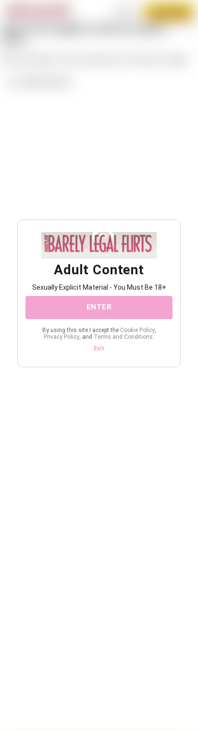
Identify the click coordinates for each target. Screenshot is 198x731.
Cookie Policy (137, 330)
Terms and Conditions (123, 336)
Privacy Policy (61, 336)
